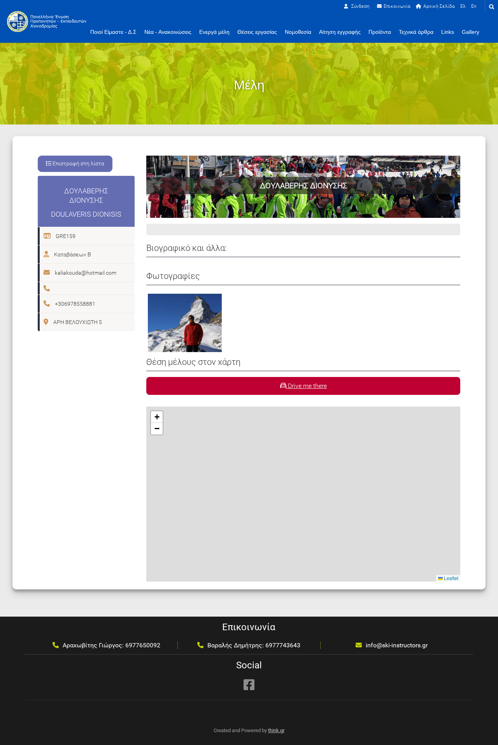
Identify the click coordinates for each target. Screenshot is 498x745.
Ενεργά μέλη (214, 32)
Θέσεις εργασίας (257, 32)
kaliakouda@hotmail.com (85, 273)
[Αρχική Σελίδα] (435, 6)
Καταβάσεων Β (72, 254)
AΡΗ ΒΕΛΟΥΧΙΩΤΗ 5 (77, 322)
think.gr (276, 730)
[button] (157, 417)
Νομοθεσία (298, 32)
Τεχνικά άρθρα (416, 32)
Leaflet (450, 578)
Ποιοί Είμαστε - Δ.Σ (113, 32)
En (474, 6)
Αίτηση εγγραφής (340, 32)
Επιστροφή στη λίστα (77, 163)
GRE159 (64, 236)
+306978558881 (74, 304)
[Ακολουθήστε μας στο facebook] (249, 685)
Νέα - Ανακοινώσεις (167, 32)
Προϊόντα (379, 32)
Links (447, 32)
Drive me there (306, 385)
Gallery (470, 32)
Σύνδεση (360, 6)
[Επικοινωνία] (393, 6)
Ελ (463, 6)
